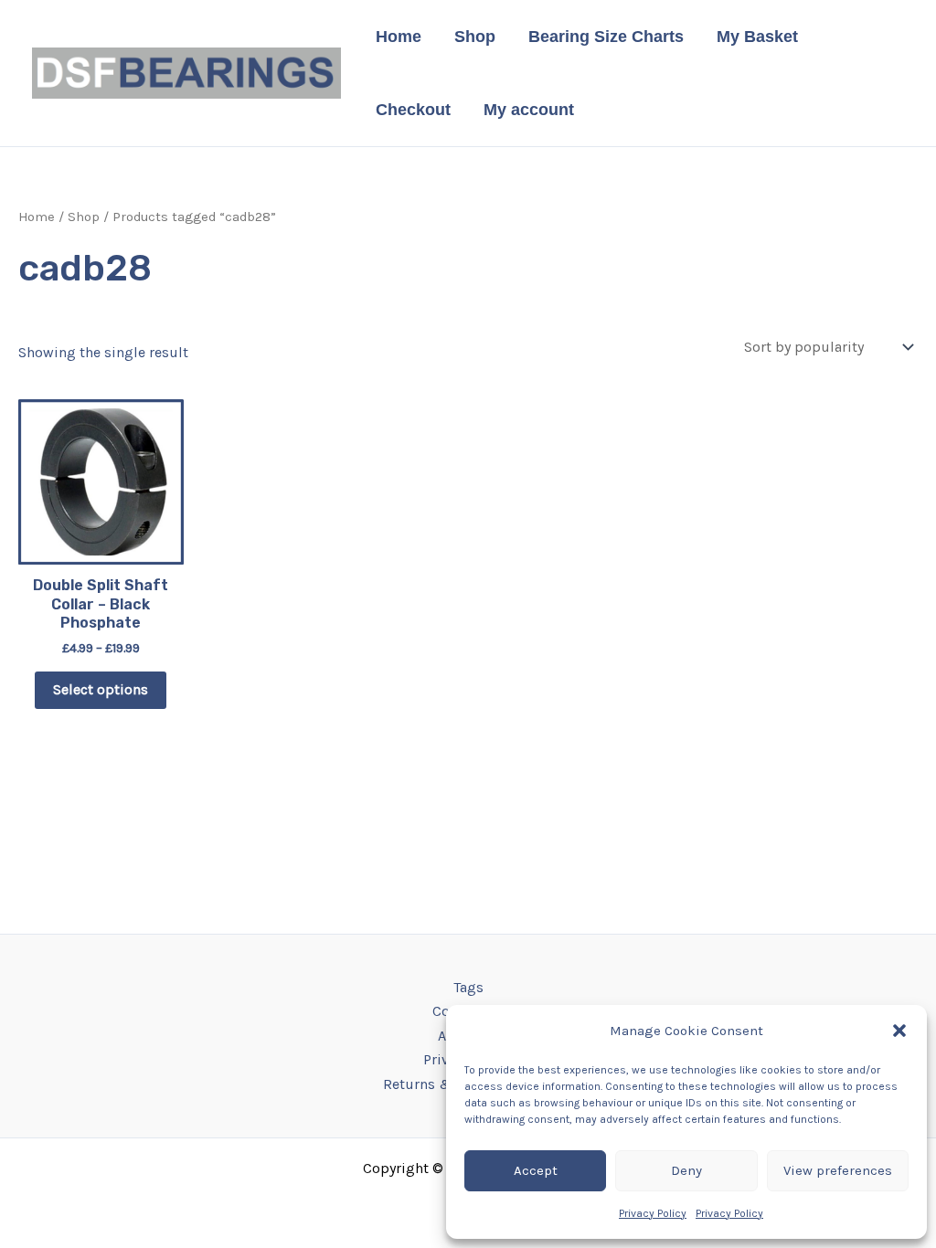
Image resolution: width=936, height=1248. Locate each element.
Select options (100, 689)
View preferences (837, 1170)
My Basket (757, 36)
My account (529, 109)
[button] (899, 1030)
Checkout (413, 109)
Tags (468, 987)
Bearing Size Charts (606, 36)
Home (398, 36)
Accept (536, 1170)
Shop (474, 36)
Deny (686, 1170)
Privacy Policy (652, 1213)
